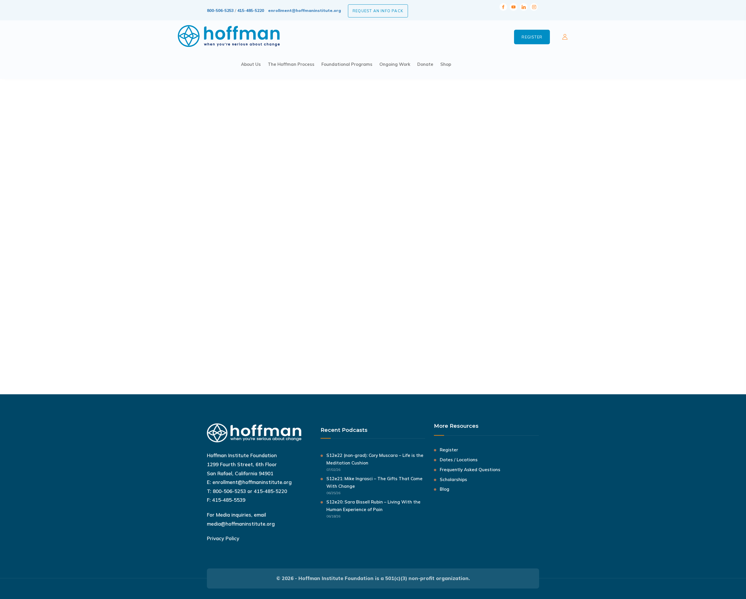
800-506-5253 (220, 10)
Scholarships (453, 479)
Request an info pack (378, 10)
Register (532, 37)
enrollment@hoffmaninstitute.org (304, 10)
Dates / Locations (459, 459)
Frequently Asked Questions (470, 469)
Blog (444, 489)
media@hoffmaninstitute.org (241, 524)
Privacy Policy (223, 538)
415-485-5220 (250, 10)
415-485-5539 (228, 500)
